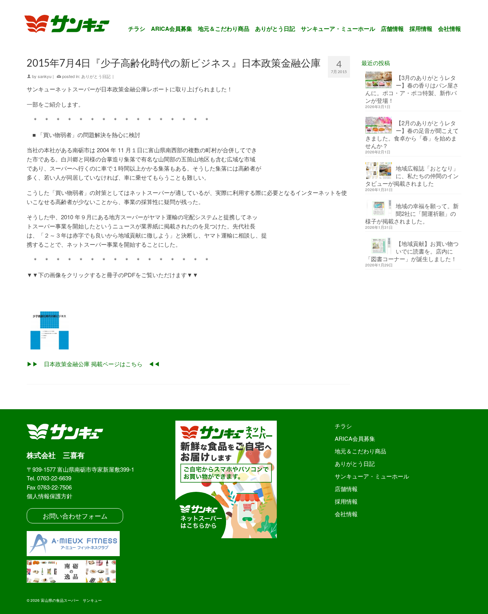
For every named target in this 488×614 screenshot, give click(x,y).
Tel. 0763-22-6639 (49, 478)
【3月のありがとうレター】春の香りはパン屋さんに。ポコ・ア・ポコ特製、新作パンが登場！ (412, 88)
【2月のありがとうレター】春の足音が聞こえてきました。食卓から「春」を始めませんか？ (412, 134)
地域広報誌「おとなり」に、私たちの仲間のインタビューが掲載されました (412, 175)
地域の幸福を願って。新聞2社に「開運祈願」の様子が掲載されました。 (412, 213)
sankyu (44, 76)
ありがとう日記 (96, 76)
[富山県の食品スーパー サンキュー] (71, 25)
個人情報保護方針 (49, 496)
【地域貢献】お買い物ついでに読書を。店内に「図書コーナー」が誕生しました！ (412, 251)
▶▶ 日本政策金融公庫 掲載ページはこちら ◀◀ (93, 364)
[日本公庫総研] (188, 330)
